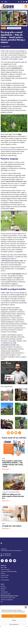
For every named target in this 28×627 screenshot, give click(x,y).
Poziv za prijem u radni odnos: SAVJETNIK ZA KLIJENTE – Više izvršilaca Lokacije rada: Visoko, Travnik (12, 464)
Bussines (3, 586)
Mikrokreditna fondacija (14, 181)
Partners (3, 573)
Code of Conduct (5, 569)
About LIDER (4, 567)
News (3, 458)
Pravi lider (12, 345)
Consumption (4, 592)
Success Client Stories (14, 28)
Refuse (14, 620)
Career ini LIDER (5, 575)
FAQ (2, 601)
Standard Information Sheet (8, 597)
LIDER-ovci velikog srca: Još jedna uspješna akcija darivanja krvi (13, 496)
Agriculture (3, 588)
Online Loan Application (7, 599)
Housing (3, 590)
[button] (26, 607)
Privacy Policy (4, 577)
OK (14, 616)
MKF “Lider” (6, 293)
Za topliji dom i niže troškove (12, 526)
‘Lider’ (25, 181)
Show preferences (14, 624)
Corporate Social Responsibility (10, 492)
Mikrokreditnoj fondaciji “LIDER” (13, 261)
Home (3, 28)
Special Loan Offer (5, 594)
